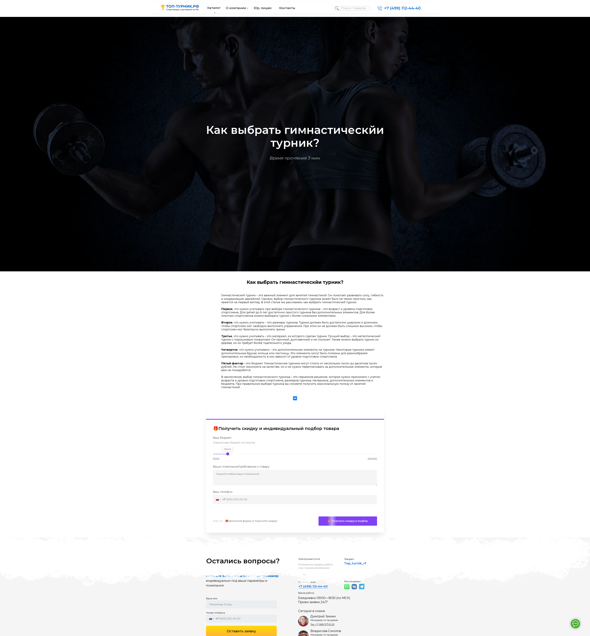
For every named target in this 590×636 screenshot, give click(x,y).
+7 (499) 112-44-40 (402, 8)
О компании (236, 8)
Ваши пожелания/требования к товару (241, 466)
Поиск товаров (353, 8)
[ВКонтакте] (295, 398)
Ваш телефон (222, 492)
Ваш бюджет (222, 437)
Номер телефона (215, 612)
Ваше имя (211, 598)
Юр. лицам (262, 8)
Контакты (287, 8)
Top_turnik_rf (355, 563)
